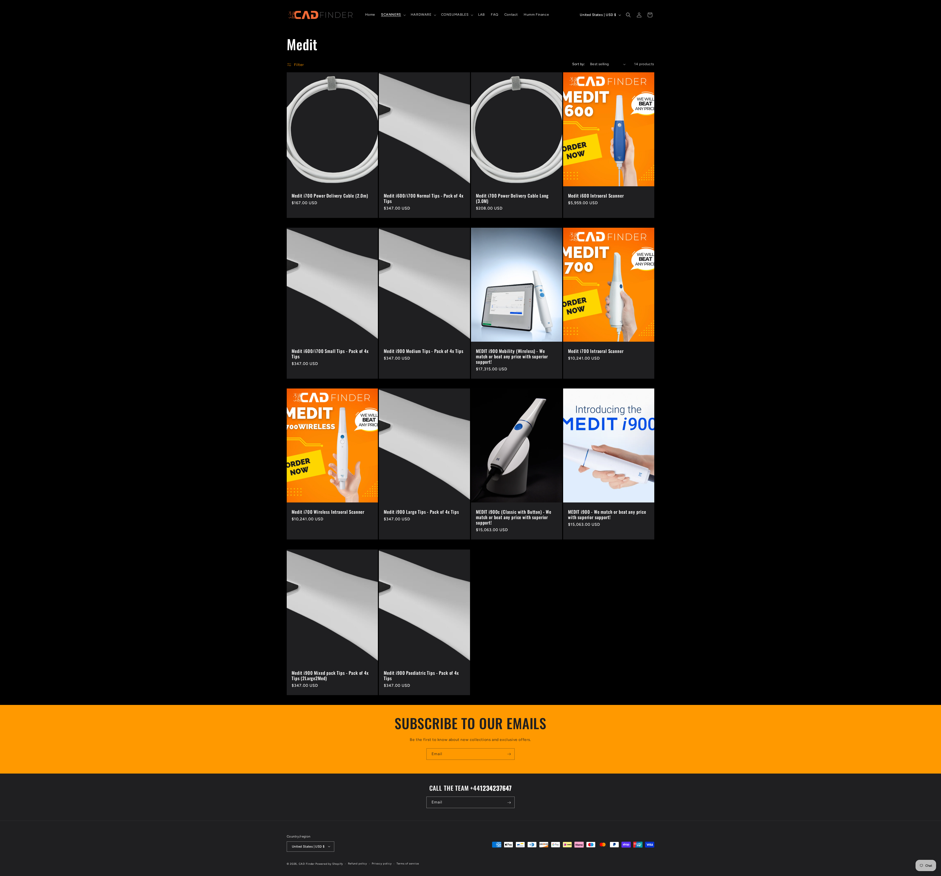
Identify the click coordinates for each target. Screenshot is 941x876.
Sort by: (578, 64)
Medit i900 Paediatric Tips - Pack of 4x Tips (421, 675)
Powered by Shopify (329, 863)
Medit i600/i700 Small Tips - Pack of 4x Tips (330, 353)
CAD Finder (307, 863)
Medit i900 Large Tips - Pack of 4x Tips (421, 511)
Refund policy (357, 863)
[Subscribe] (509, 754)
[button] (393, 15)
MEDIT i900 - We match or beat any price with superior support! (607, 514)
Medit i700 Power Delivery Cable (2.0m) (330, 195)
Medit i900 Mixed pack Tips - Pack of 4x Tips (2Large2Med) (330, 675)
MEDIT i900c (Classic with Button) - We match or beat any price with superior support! (513, 517)
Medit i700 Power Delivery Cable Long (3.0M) (512, 198)
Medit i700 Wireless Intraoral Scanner (328, 511)
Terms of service (407, 863)
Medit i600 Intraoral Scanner (596, 195)
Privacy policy (382, 863)
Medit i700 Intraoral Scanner (596, 351)
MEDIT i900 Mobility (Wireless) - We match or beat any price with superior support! (512, 356)
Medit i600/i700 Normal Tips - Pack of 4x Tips (424, 198)
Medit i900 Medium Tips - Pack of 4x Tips (423, 351)
